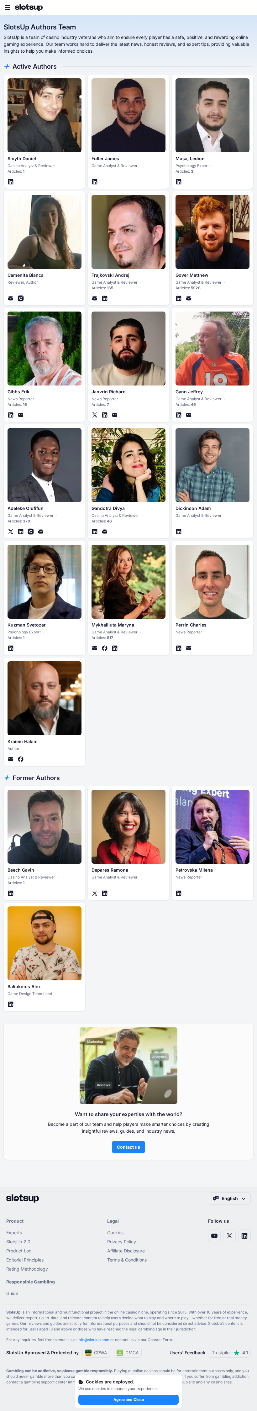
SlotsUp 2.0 (18, 1241)
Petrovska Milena (194, 870)
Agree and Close (128, 1399)
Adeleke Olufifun (26, 508)
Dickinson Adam (193, 508)
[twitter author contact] (95, 415)
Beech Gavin (21, 870)
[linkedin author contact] (11, 182)
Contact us (128, 1147)
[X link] (229, 1236)
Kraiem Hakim (23, 741)
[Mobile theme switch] (246, 7)
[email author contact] (11, 298)
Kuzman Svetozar (27, 624)
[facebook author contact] (105, 648)
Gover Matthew (192, 275)
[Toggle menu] (7, 7)
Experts (14, 1232)
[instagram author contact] (21, 298)
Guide (12, 1293)
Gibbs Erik (18, 391)
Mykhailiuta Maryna (113, 624)
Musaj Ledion (190, 158)
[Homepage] (29, 7)
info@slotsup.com (93, 1339)
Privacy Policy (121, 1241)
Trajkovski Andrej (110, 275)
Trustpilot (230, 1352)
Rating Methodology (27, 1269)
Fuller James (105, 158)
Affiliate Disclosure (126, 1250)
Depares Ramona (110, 870)
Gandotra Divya (108, 508)
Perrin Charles (191, 624)
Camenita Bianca (26, 275)
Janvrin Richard (109, 391)
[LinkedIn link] (244, 1236)
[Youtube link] (214, 1236)
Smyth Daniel (22, 158)
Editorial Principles (25, 1259)
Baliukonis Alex (24, 986)
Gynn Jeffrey (189, 391)
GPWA (100, 1352)
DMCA (132, 1352)
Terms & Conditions (127, 1259)
